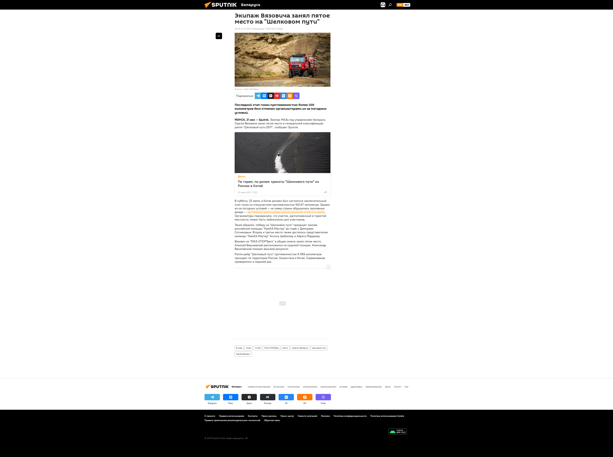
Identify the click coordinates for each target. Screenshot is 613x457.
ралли (285, 348)
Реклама (325, 416)
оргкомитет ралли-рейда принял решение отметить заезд (286, 212)
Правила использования (231, 416)
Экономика (310, 386)
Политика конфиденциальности (350, 416)
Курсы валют (328, 386)
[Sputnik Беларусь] (222, 8)
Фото (241, 177)
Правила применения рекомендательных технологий (232, 420)
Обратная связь (272, 420)
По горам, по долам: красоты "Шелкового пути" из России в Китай (278, 183)
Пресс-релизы (269, 416)
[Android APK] (398, 431)
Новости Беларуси (300, 348)
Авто (388, 386)
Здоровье (356, 386)
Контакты (253, 416)
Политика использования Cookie (387, 416)
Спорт (248, 348)
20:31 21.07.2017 (243, 28)
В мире (239, 348)
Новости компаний (307, 416)
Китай (258, 348)
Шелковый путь (319, 348)
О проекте (209, 416)
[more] (325, 192)
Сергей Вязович (243, 354)
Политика (294, 386)
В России (279, 386)
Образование (374, 386)
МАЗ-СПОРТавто (271, 348)
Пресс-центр (287, 416)
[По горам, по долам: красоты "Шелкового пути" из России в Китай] (282, 152)
